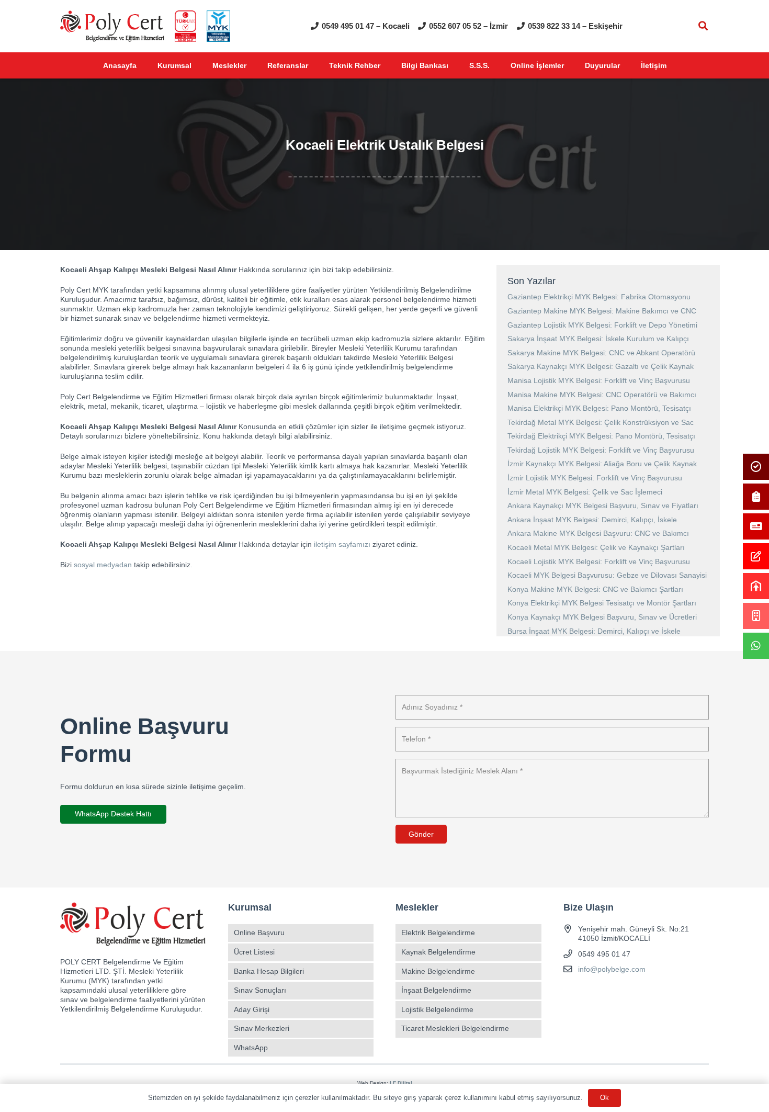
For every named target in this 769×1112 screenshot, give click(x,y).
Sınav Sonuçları (260, 990)
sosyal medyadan (103, 564)
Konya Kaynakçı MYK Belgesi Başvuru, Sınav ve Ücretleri (602, 617)
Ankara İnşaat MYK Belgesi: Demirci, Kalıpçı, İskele (592, 519)
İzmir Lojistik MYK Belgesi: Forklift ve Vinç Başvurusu (594, 478)
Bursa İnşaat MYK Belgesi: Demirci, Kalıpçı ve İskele (594, 631)
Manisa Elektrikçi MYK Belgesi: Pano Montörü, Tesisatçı (599, 408)
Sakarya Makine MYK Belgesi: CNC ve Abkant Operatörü (601, 353)
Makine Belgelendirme (438, 971)
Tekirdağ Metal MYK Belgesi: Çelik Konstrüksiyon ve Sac (600, 422)
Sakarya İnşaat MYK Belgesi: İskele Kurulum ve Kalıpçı (598, 338)
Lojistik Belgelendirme (437, 1009)
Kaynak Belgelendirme (438, 952)
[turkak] (185, 26)
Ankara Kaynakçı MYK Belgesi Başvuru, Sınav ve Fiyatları (602, 505)
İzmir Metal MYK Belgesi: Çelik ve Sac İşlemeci (584, 492)
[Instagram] (591, 994)
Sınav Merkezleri (261, 1028)
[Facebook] (572, 994)
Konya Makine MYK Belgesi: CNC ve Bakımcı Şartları (595, 589)
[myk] (218, 26)
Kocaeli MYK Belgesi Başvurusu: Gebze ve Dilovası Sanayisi (607, 575)
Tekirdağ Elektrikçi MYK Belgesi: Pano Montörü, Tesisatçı (601, 436)
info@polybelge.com (612, 969)
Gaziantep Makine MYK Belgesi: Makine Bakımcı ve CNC (601, 311)
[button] (703, 26)
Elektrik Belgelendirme (438, 932)
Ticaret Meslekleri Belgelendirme (455, 1028)
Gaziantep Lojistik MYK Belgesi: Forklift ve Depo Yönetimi (602, 325)
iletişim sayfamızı (342, 544)
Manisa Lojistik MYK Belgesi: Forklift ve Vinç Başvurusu (598, 380)
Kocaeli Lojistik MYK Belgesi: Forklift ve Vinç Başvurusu (598, 561)
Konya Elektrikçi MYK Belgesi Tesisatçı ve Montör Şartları (601, 603)
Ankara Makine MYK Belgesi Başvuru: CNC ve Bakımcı (598, 533)
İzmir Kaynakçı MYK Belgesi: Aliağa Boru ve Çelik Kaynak (602, 463)
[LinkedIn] (627, 994)
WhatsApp (251, 1047)
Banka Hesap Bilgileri (269, 971)
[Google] (609, 994)
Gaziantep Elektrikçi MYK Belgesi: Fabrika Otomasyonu (599, 297)
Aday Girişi (251, 1009)
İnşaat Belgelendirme (436, 990)
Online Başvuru (259, 932)
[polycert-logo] (112, 26)
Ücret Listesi (254, 952)
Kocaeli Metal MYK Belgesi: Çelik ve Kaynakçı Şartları (596, 547)
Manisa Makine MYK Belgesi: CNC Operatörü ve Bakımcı (601, 394)
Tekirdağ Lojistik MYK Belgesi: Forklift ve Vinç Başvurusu (600, 450)
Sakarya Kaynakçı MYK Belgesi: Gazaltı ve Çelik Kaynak (600, 366)
